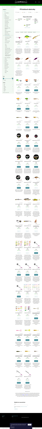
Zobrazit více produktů (27, 27)
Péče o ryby (6, 60)
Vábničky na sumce (7, 52)
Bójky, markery (7, 53)
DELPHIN (8, 86)
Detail (18, 46)
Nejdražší (25, 32)
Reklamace (13, 421)
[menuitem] (17, 5)
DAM (8, 85)
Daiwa (8, 84)
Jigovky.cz (8, 87)
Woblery (6, 39)
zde (11, 425)
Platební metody (14, 420)
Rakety (6, 45)
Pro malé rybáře (6, 64)
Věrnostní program (14, 418)
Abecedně (34, 32)
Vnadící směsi (6, 32)
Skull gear (8, 89)
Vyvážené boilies (7, 22)
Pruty (5, 14)
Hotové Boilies (6, 21)
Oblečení (6, 61)
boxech (27, 394)
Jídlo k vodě (6, 68)
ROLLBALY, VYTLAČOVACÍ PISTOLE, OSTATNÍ (8, 55)
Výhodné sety (6, 65)
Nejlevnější (21, 32)
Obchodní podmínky (14, 419)
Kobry (6, 44)
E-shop (5, 11)
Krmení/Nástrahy (7, 18)
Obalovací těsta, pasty (7, 31)
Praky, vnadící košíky (7, 48)
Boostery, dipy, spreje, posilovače (7, 28)
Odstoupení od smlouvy (15, 422)
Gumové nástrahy (7, 38)
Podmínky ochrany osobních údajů (16, 417)
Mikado (8, 88)
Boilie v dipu (6, 25)
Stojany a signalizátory (7, 57)
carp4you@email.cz (4, 417)
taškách (23, 394)
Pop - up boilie (6, 26)
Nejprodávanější (30, 32)
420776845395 (3, 418)
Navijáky (6, 15)
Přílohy (6, 72)
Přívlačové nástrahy (7, 35)
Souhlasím (29, 424)
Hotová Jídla (6, 71)
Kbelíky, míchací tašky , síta (8, 49)
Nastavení (12, 427)
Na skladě (8, 80)
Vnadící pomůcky (7, 42)
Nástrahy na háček (7, 34)
